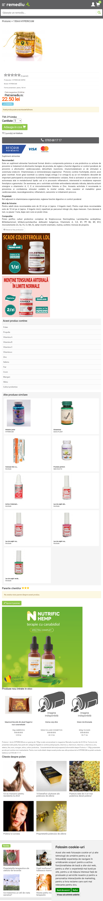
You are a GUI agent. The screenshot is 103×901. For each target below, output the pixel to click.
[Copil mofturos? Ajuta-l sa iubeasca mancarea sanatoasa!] (44, 858)
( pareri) (24, 76)
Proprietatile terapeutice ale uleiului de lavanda (16, 869)
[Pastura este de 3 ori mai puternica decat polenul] (84, 776)
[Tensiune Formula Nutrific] (51, 296)
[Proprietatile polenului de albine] (51, 816)
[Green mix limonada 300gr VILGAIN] (84, 705)
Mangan (6, 377)
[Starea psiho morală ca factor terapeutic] (44, 882)
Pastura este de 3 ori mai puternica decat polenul (81, 795)
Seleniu (6, 362)
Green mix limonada (84, 722)
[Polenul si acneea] (18, 816)
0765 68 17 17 (53, 140)
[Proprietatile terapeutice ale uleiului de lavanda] (11, 858)
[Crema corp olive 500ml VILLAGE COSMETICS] (51, 705)
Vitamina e (7, 352)
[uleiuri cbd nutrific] (51, 647)
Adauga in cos (13, 127)
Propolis (6, 332)
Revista (6, 846)
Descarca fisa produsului (14, 230)
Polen (5, 327)
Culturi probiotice (10, 387)
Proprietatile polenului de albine (51, 834)
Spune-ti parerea (13, 603)
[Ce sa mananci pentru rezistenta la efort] (18, 776)
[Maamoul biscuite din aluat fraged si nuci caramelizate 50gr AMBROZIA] (18, 705)
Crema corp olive (51, 722)
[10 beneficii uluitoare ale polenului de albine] (51, 776)
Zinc (5, 357)
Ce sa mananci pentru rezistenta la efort (13, 795)
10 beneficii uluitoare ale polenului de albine (48, 795)
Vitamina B (7, 342)
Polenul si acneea (11, 834)
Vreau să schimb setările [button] (68, 894)
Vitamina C (7, 347)
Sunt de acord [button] (63, 890)
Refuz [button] (75, 890)
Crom (5, 372)
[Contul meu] (93, 4)
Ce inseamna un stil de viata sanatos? (16, 894)
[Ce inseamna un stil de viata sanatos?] (11, 882)
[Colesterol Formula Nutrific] (51, 253)
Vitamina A (7, 337)
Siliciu (5, 382)
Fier (4, 367)
